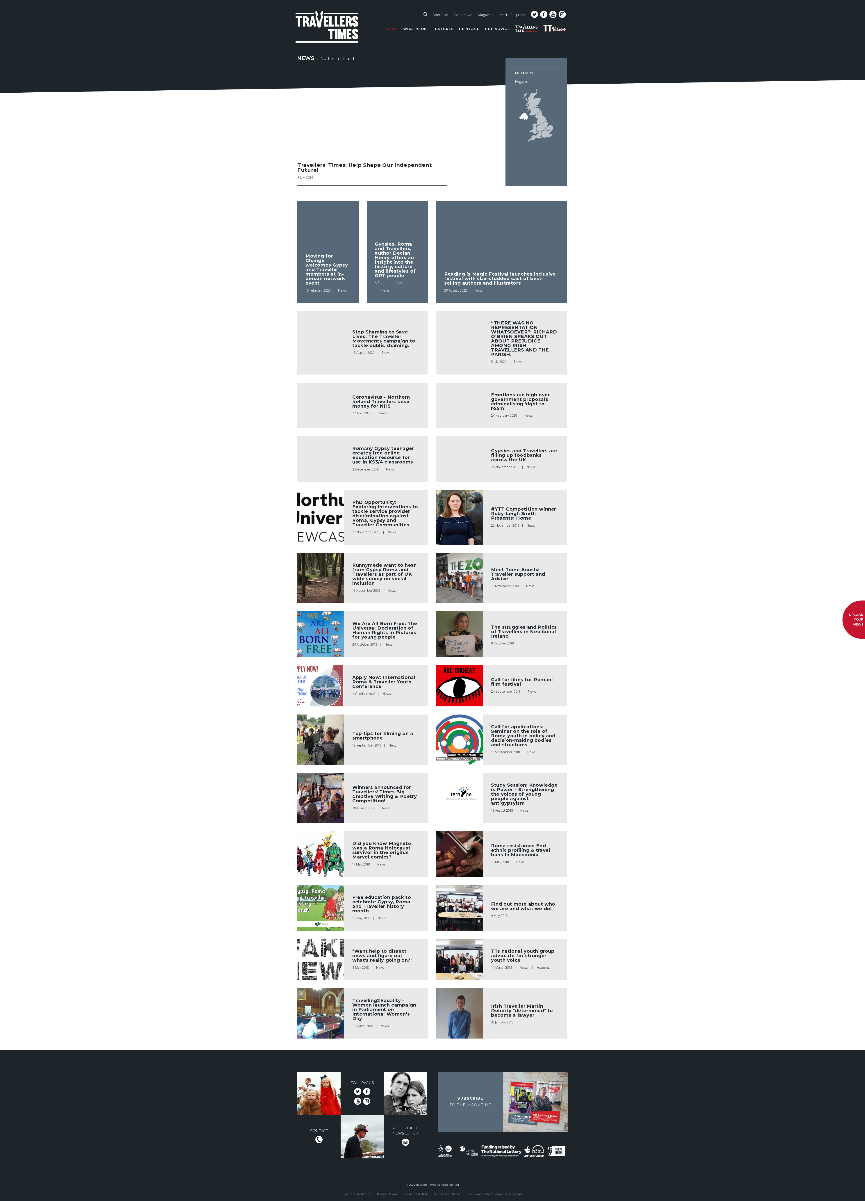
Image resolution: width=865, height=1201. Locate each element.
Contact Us (463, 15)
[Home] (327, 27)
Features (443, 29)
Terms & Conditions (416, 1193)
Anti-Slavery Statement (448, 1193)
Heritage (469, 29)
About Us (440, 15)
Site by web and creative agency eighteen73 (495, 1193)
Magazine (486, 15)
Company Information (357, 1193)
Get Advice (497, 29)
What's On (415, 29)
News (392, 29)
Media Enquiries (512, 15)
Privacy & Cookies (387, 1193)
